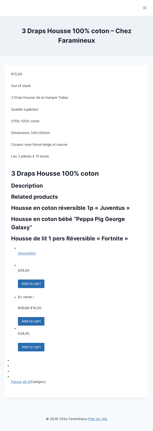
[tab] (80, 250)
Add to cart (31, 284)
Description (27, 253)
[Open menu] (144, 8)
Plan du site (97, 419)
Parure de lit (21, 382)
